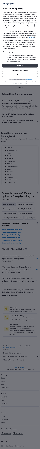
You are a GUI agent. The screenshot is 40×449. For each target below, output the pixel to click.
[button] (20, 66)
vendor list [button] (31, 37)
